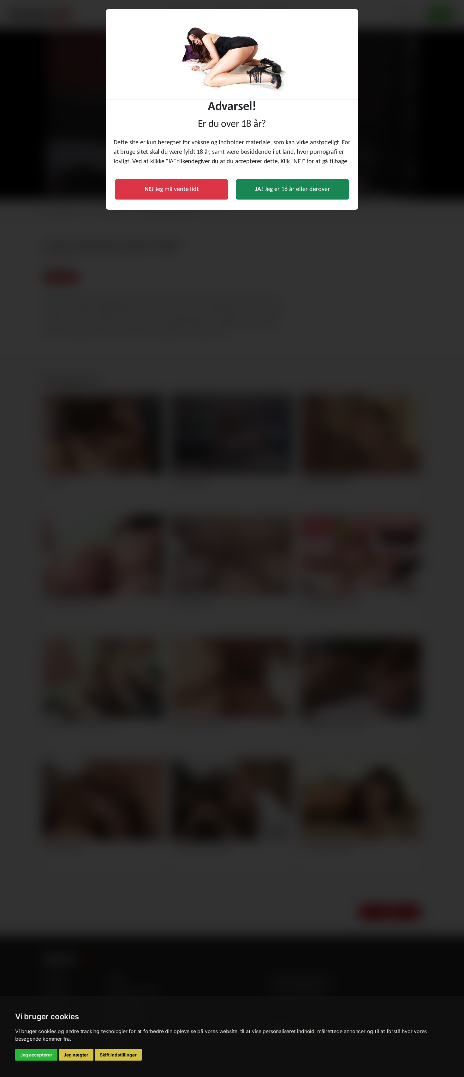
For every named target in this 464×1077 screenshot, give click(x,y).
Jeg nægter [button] (76, 1054)
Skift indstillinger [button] (118, 1054)
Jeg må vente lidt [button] (172, 189)
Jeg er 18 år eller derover (292, 189)
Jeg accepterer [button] (36, 1054)
